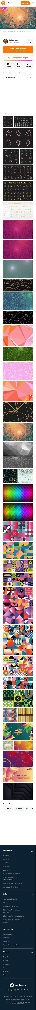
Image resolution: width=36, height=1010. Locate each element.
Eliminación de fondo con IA (12, 951)
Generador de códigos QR (11, 955)
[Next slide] (28, 876)
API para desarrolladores (11, 942)
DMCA (5, 971)
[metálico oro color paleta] (10, 772)
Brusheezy (6, 923)
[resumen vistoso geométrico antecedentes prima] (17, 788)
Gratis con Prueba (18, 49)
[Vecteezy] (3, 3)
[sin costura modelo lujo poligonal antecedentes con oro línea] (10, 503)
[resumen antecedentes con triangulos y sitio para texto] (17, 842)
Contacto (6, 1008)
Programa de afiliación (10, 974)
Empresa (6, 934)
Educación (6, 938)
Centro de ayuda (8, 1004)
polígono (19, 877)
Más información (10, 77)
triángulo (8, 877)
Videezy (5, 931)
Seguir (29, 42)
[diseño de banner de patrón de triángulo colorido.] (8, 803)
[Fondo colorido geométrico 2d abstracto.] (8, 120)
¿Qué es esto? (22, 73)
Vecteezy (6, 927)
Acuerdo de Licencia (10, 967)
